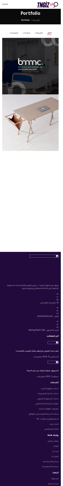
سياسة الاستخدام (51, 462)
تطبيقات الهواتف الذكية (49, 409)
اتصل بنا (55, 457)
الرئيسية (36, 20)
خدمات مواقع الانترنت (50, 389)
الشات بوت (54, 424)
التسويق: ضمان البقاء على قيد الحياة (43, 371)
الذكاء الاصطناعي (51, 429)
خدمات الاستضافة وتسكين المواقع (44, 414)
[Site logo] (48, 5)
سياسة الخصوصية (50, 467)
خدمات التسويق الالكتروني (48, 399)
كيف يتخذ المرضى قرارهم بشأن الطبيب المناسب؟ (37, 351)
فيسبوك (55, 479)
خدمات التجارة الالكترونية (48, 394)
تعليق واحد (37, 357)
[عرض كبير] (4, 40)
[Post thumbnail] (53, 346)
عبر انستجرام (53, 484)
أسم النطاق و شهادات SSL (47, 419)
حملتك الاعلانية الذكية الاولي (47, 404)
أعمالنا (56, 446)
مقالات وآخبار (53, 441)
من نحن (55, 451)
